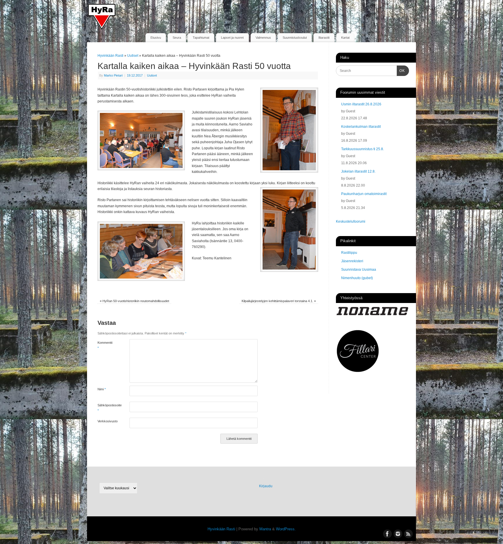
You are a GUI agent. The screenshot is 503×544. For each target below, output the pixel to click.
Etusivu (155, 37)
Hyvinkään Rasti (110, 56)
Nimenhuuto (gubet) (357, 278)
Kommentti (105, 345)
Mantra (265, 529)
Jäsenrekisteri (352, 261)
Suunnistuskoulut (295, 37)
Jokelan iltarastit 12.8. (358, 171)
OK (401, 70)
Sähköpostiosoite (106, 407)
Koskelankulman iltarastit (361, 127)
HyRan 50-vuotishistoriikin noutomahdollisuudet (134, 301)
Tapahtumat (201, 37)
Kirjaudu (265, 486)
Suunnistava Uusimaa (358, 269)
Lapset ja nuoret (232, 37)
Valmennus (263, 37)
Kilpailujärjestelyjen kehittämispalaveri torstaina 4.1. (279, 301)
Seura (177, 37)
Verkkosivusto (106, 421)
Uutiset (132, 56)
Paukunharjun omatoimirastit (364, 194)
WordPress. (286, 529)
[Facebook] (386, 12)
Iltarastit (324, 37)
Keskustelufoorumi (350, 221)
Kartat (345, 37)
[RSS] (407, 12)
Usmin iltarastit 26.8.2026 (361, 104)
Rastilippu (349, 253)
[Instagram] (397, 12)
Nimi (102, 389)
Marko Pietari (113, 75)
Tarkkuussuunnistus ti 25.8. (362, 149)
